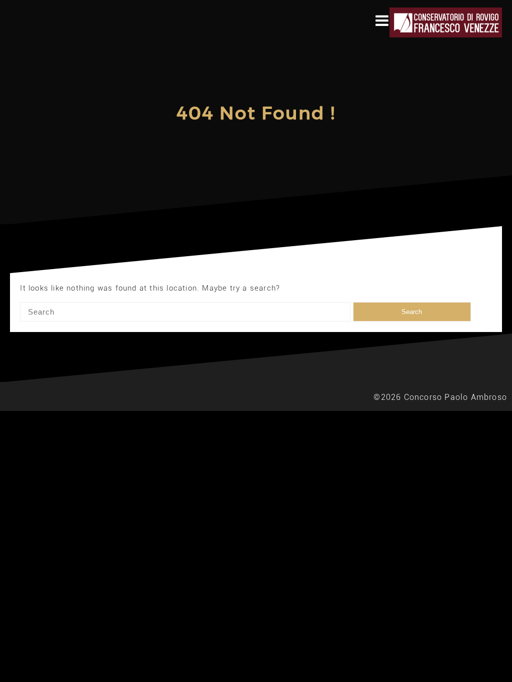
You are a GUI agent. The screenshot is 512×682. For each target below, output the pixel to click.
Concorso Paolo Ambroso (455, 397)
